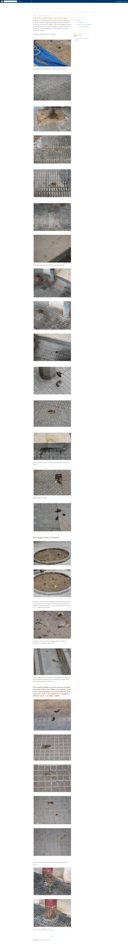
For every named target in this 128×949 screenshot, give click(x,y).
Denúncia (52, 930)
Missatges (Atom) (45, 940)
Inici (52, 936)
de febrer (80, 22)
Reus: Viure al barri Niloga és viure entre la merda (50, 18)
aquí (49, 34)
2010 (77, 20)
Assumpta (79, 35)
